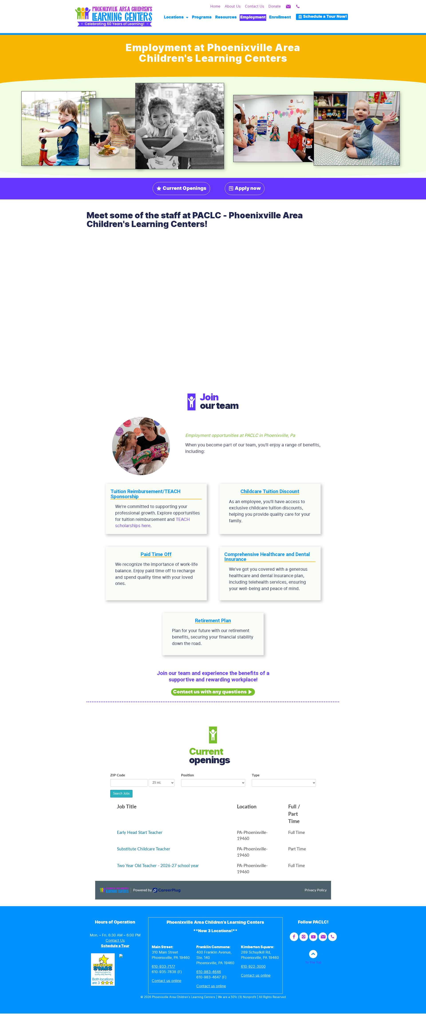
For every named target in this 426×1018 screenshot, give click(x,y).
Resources (226, 17)
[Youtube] (313, 936)
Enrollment (280, 17)
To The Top (313, 962)
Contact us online (166, 981)
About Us (233, 6)
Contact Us (254, 6)
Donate (274, 6)
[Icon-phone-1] (298, 6)
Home (215, 6)
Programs (202, 17)
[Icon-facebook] (294, 936)
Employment (253, 17)
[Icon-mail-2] (288, 6)
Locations (174, 17)
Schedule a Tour (115, 946)
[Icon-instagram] (303, 936)
